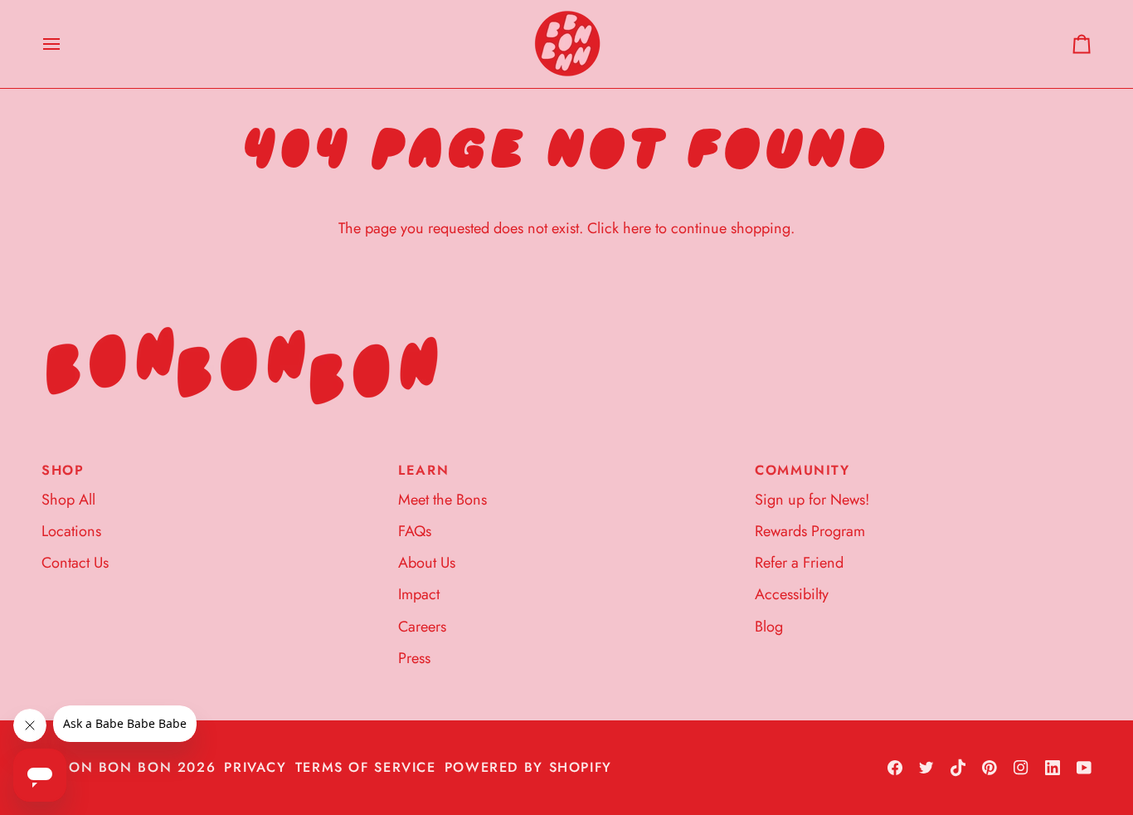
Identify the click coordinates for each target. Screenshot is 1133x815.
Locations (71, 531)
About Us (426, 562)
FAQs (414, 531)
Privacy (255, 767)
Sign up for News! (812, 499)
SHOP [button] (63, 470)
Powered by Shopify (528, 767)
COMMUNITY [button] (802, 470)
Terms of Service (365, 767)
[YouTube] (1084, 767)
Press (414, 658)
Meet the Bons (442, 499)
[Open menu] (66, 44)
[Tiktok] (958, 767)
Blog (769, 626)
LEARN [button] (423, 470)
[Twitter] (926, 767)
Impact (419, 594)
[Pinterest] (989, 767)
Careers (422, 626)
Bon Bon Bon (115, 767)
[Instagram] (1021, 767)
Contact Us (75, 562)
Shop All (68, 499)
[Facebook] (894, 767)
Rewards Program (810, 531)
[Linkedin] (1052, 767)
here (637, 228)
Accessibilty (792, 594)
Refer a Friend (799, 562)
